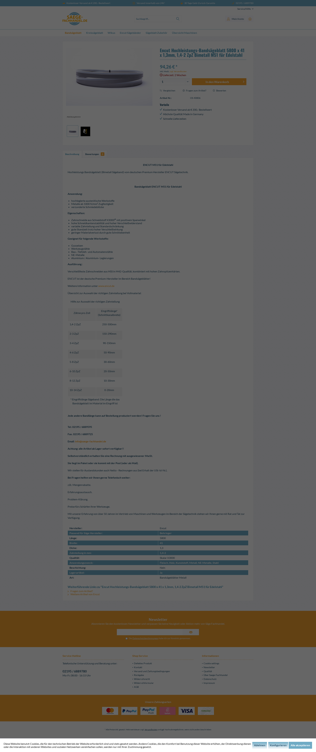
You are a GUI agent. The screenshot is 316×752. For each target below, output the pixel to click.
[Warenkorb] (250, 18)
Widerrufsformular (144, 683)
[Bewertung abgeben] (203, 62)
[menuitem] (244, 9)
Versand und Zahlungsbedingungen (152, 671)
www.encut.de (106, 285)
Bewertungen (94, 154)
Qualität (208, 671)
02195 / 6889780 (75, 671)
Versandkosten (151, 729)
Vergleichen (169, 90)
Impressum (209, 683)
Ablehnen (259, 745)
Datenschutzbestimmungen (145, 638)
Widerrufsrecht (142, 679)
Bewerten (221, 90)
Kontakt (138, 667)
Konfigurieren (278, 745)
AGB (136, 686)
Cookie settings (211, 663)
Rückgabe (139, 675)
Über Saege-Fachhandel (216, 675)
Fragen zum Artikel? (195, 90)
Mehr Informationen (163, 746)
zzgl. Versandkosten (178, 71)
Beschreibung (72, 154)
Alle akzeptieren (300, 745)
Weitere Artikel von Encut (85, 594)
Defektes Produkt (143, 663)
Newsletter (209, 667)
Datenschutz (210, 679)
